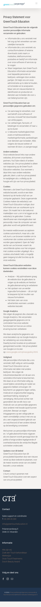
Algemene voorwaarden (28, 592)
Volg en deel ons (10, 572)
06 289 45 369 (10, 519)
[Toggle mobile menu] (36, 3)
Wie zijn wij (7, 550)
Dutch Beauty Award (11, 561)
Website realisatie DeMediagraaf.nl (27, 594)
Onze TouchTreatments (12, 558)
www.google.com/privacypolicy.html (22, 352)
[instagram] (8, 579)
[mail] (12, 579)
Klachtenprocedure (9, 594)
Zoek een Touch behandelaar (14, 552)
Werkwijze (6, 555)
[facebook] (3, 579)
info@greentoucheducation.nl (14, 524)
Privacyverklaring (15, 592)
